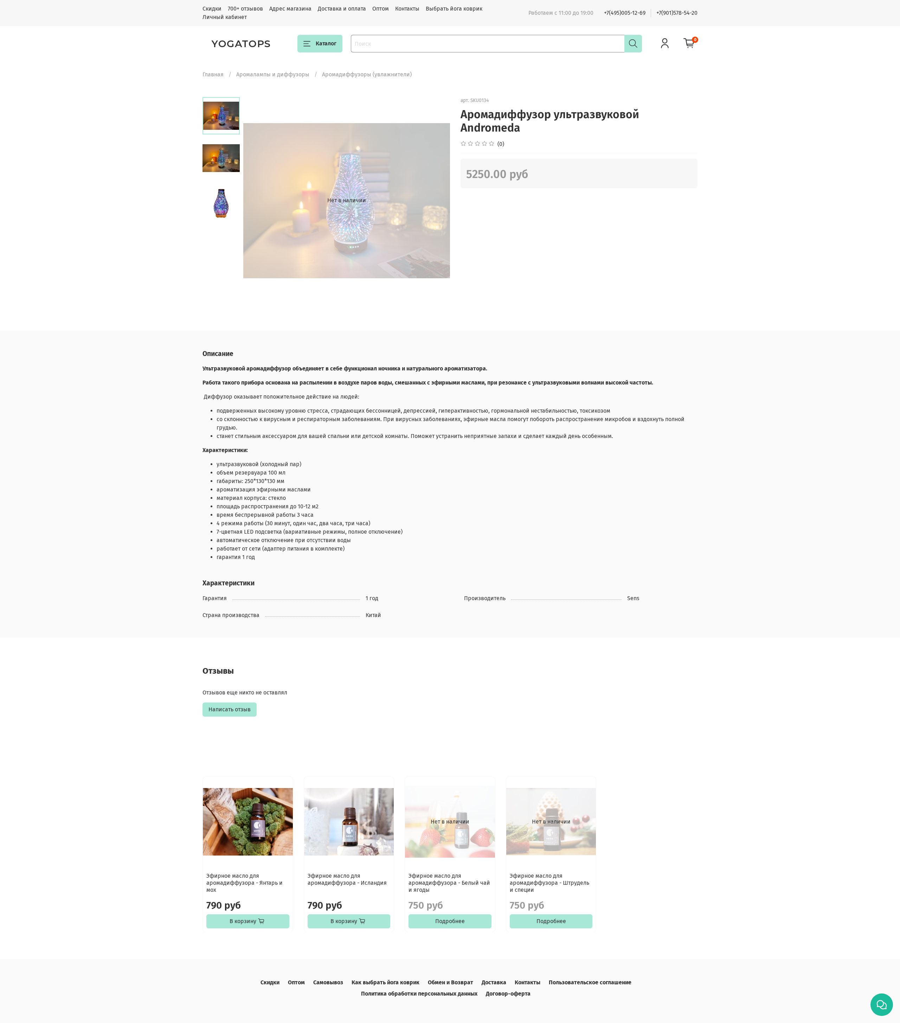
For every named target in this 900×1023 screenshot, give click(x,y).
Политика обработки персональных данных (419, 993)
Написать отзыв (229, 709)
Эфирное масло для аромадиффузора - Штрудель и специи (549, 882)
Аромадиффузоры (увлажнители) (367, 74)
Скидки (211, 8)
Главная (213, 74)
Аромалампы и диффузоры (272, 74)
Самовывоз (328, 982)
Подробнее (450, 920)
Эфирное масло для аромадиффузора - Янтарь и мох (244, 882)
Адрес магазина (290, 8)
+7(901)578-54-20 (677, 12)
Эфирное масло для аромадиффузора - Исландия (347, 879)
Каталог (326, 43)
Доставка (494, 982)
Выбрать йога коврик (454, 8)
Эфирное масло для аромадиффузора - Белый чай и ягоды (449, 882)
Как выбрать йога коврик (385, 982)
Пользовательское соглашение (590, 982)
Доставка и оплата (342, 8)
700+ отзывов (245, 8)
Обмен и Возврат (450, 982)
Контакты (407, 8)
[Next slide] (436, 200)
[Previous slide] (257, 200)
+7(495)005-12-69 (624, 12)
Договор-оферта (508, 993)
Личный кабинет (224, 17)
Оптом (380, 8)
